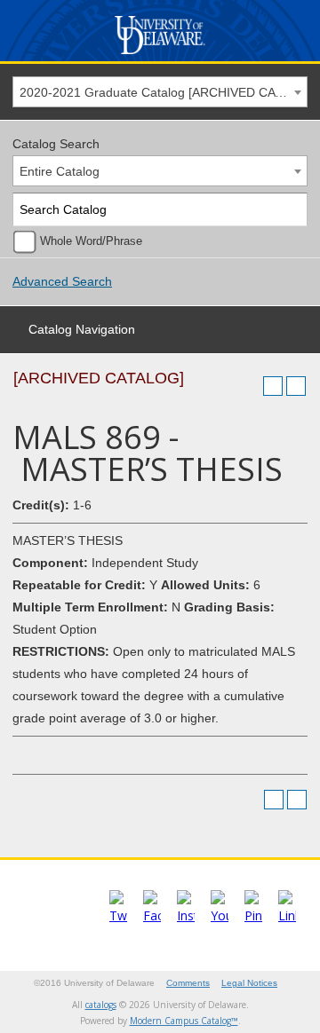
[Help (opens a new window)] (296, 386)
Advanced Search (62, 281)
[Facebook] (152, 915)
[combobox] (160, 91)
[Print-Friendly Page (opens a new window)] (273, 386)
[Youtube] (219, 915)
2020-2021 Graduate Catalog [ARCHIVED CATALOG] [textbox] (163, 92)
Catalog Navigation (81, 329)
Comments (188, 983)
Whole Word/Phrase (91, 241)
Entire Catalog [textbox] (60, 171)
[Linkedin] (287, 915)
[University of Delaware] (160, 54)
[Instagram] (186, 915)
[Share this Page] (250, 386)
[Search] (291, 210)
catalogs (100, 1004)
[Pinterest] (253, 915)
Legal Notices (249, 983)
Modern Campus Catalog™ (184, 1020)
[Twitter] (118, 915)
